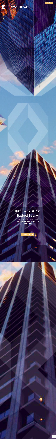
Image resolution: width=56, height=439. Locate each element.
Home (33, 2)
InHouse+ (37, 7)
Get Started (49, 2)
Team (38, 2)
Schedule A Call (27, 234)
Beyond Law (36, 11)
